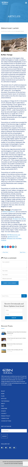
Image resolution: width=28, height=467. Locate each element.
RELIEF (3, 391)
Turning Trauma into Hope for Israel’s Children (16, 338)
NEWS (2, 393)
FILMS (2, 396)
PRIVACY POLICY (5, 416)
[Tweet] (5, 247)
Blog (22, 31)
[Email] (16, 247)
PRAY (2, 406)
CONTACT (3, 413)
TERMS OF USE (5, 418)
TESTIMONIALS (5, 401)
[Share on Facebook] (2, 247)
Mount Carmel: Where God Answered (14, 343)
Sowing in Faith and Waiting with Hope (15, 349)
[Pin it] (10, 247)
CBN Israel (17, 31)
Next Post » (23, 252)
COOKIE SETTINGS (6, 421)
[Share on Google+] (8, 247)
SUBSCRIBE (4, 408)
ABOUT (3, 403)
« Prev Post (5, 252)
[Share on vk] (13, 247)
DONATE (3, 411)
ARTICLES (3, 398)
